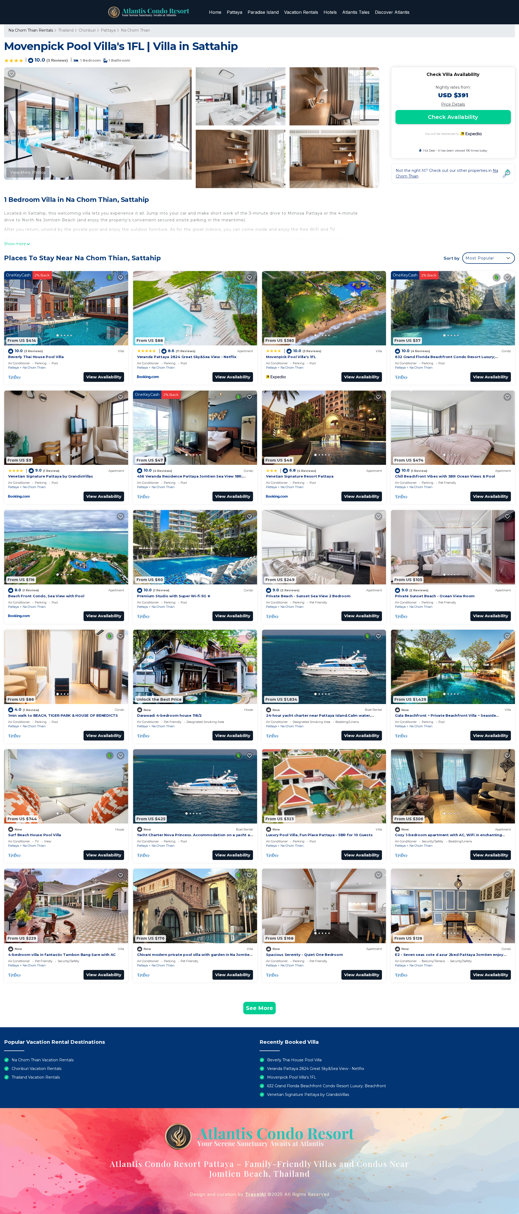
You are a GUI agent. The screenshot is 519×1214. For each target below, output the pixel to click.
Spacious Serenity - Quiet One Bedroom (304, 954)
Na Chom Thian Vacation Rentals (43, 1060)
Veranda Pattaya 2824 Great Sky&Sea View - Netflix (186, 357)
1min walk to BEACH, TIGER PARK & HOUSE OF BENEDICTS (63, 715)
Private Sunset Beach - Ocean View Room (435, 596)
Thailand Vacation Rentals (36, 1077)
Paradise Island (263, 12)
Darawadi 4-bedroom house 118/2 (169, 715)
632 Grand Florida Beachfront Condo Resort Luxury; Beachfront (326, 1085)
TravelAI (255, 1194)
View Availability (103, 376)
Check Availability (453, 117)
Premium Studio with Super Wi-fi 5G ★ (174, 596)
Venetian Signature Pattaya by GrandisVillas (50, 476)
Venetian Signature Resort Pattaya (299, 476)
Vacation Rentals (301, 12)
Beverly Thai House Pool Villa (36, 357)
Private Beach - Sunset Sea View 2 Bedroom (308, 596)
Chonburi (87, 30)
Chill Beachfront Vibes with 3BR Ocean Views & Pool (445, 476)
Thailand (66, 30)
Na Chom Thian (135, 30)
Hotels (330, 12)
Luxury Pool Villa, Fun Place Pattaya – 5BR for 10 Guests (319, 835)
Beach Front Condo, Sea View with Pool (46, 596)
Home (215, 12)
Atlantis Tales (356, 12)
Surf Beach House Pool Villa (34, 835)
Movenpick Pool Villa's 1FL (291, 357)
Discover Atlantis (392, 12)
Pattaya (234, 12)
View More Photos (27, 172)
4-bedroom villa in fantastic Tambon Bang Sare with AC (62, 954)
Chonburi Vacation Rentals (36, 1068)
